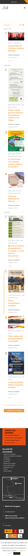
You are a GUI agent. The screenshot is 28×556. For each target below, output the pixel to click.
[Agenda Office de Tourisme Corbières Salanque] (16, 36)
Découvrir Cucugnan (10, 454)
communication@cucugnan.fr (12, 440)
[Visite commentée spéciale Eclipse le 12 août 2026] (16, 322)
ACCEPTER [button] (16, 553)
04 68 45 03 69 (11, 442)
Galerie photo (8, 471)
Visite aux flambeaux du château (13, 198)
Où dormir (7, 461)
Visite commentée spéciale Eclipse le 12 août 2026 (15, 338)
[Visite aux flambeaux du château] (16, 180)
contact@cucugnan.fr (10, 511)
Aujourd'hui (14, 405)
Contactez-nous (8, 467)
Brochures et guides (10, 463)
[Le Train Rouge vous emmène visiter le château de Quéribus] (16, 141)
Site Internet (8, 525)
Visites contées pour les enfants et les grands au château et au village (15, 115)
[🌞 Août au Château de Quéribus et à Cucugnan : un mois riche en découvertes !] (16, 226)
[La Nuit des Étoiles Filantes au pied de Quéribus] (16, 363)
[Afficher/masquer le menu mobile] (25, 8)
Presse (6, 469)
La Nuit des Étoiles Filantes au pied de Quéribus (15, 384)
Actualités (7, 458)
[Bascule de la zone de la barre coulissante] (26, 2)
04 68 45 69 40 (8, 523)
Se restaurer (7, 460)
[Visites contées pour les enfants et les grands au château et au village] (16, 85)
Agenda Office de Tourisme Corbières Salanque (16, 48)
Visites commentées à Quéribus (14, 303)
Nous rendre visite (9, 465)
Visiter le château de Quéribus (13, 456)
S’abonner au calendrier (14, 410)
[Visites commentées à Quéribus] (16, 281)
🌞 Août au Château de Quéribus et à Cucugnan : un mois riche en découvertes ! (16, 251)
